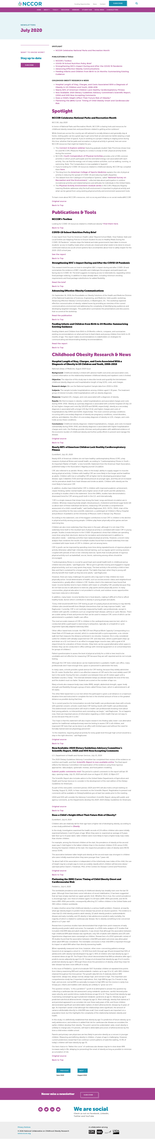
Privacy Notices (24, 1127)
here (62, 169)
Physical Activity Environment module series (80, 186)
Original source (59, 201)
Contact (102, 4)
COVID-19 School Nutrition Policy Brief (73, 63)
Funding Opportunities (82, 4)
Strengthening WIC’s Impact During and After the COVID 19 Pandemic (89, 66)
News (95, 4)
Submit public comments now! (66, 771)
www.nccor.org (24, 1133)
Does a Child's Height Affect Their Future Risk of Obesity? (83, 98)
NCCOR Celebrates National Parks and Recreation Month (83, 50)
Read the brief (59, 282)
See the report (59, 254)
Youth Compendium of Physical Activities (83, 156)
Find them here (110, 224)
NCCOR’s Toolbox (64, 61)
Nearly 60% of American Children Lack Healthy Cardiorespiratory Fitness (90, 90)
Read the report (59, 343)
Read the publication (62, 315)
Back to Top (57, 205)
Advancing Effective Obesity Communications (77, 69)
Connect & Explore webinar (72, 148)
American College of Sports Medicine (88, 172)
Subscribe (29, 65)
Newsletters (28, 25)
